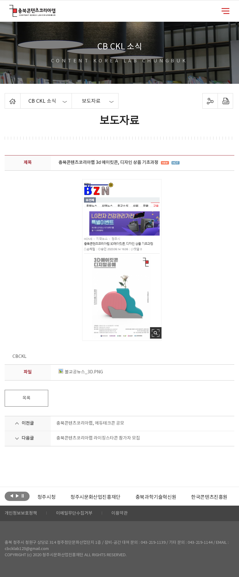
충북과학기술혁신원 (155, 497)
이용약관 (119, 513)
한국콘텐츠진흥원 (209, 497)
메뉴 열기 (225, 10)
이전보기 (11, 496)
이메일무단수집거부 (74, 513)
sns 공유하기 (210, 100)
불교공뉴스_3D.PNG (84, 372)
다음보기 (17, 496)
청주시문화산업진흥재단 (95, 497)
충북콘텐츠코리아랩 (10, 8)
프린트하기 (225, 100)
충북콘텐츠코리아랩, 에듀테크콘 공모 (90, 423)
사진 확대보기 (156, 333)
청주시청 (46, 497)
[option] (46, 497)
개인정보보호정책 (21, 513)
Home (6, 96)
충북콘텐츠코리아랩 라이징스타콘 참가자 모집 (98, 438)
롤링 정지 (23, 496)
